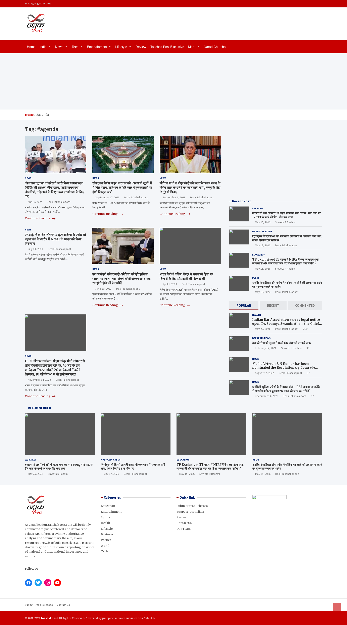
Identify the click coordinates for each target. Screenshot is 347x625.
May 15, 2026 (262, 268)
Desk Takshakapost (58, 202)
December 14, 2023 (266, 396)
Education (258, 254)
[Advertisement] (173, 81)
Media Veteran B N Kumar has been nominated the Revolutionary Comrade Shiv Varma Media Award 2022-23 (283, 367)
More (191, 47)
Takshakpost (49, 618)
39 (307, 348)
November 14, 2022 (39, 379)
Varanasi (257, 208)
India (43, 47)
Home (31, 47)
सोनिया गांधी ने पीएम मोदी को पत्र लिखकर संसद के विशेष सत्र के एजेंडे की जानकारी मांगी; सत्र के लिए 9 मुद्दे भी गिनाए (190, 187)
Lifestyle (121, 47)
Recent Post (241, 201)
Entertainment (97, 47)
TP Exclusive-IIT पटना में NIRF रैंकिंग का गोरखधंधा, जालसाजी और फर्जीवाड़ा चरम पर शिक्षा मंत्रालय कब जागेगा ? (285, 261)
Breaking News (261, 338)
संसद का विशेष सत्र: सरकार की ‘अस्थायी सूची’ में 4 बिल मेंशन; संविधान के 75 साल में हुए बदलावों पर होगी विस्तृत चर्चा (122, 187)
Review (141, 47)
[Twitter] (314, 4)
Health (256, 314)
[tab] (243, 305)
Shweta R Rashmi (285, 222)
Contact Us (184, 523)
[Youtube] (319, 4)
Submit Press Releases (192, 506)
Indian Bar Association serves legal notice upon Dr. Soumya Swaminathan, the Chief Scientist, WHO (286, 323)
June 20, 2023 (103, 288)
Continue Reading (38, 218)
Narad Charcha (215, 47)
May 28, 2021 (262, 329)
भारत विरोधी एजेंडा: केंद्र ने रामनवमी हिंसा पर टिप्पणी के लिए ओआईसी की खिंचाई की (186, 276)
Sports (105, 517)
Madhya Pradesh (262, 231)
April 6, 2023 (169, 284)
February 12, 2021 (265, 348)
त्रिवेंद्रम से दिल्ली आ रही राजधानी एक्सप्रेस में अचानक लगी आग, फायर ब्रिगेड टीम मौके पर (133, 467)
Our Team (184, 529)
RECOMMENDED (39, 408)
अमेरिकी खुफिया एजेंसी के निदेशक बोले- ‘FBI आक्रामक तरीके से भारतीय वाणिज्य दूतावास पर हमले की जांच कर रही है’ (286, 389)
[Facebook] (303, 4)
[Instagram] (309, 4)
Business (107, 534)
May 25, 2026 (262, 222)
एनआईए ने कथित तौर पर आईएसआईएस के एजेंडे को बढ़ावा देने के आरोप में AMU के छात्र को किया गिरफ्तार (55, 239)
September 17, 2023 (107, 197)
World (105, 546)
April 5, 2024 (35, 202)
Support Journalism (190, 511)
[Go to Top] (337, 607)
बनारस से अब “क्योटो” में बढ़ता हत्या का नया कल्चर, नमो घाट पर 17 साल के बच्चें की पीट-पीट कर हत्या (286, 215)
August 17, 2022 (264, 373)
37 (308, 373)
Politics (106, 540)
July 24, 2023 (35, 249)
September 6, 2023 (173, 197)
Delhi (255, 277)
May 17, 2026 (262, 245)
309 (305, 329)
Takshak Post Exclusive (167, 47)
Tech (75, 47)
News (59, 47)
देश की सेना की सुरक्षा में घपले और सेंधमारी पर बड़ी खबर (281, 343)
